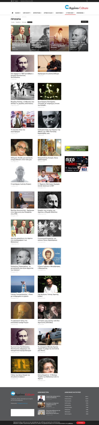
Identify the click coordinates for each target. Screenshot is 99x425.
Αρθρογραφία (37, 13)
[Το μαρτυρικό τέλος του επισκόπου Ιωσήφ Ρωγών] (22, 310)
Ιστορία (12, 22)
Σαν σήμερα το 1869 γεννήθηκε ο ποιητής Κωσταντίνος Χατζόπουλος (22, 75)
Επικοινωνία (80, 13)
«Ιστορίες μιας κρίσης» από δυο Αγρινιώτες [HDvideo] (49, 321)
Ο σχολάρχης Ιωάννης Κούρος (21, 184)
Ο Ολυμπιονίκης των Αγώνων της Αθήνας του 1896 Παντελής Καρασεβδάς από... (49, 131)
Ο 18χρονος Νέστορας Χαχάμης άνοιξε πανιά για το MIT (49, 185)
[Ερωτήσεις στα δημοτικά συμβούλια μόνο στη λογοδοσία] (41, 405)
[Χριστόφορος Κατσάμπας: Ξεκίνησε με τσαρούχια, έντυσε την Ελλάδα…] (49, 91)
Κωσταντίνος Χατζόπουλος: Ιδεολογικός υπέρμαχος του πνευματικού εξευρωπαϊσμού (21, 348)
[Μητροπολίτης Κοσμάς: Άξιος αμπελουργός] (49, 147)
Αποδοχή (80, 422)
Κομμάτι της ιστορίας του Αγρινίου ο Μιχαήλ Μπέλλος (47, 211)
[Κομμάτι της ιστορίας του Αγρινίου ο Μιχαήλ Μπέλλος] (49, 199)
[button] (87, 1)
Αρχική (12, 16)
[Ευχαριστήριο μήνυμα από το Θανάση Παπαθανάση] (41, 398)
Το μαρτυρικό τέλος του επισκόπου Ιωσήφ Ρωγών (19, 321)
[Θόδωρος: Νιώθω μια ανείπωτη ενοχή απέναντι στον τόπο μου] (22, 147)
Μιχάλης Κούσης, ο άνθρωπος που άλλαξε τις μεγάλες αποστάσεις (22, 102)
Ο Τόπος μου (69, 13)
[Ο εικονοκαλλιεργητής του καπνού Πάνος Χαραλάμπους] (49, 228)
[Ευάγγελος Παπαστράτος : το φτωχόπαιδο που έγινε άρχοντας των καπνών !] (22, 256)
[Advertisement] (77, 63)
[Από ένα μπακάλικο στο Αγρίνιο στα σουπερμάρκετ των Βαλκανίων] (22, 228)
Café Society (26, 13)
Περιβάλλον (18, 22)
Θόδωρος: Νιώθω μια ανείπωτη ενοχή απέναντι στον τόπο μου (21, 158)
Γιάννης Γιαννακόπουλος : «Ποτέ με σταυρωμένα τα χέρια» (22, 295)
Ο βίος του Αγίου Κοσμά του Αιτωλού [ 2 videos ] (20, 376)
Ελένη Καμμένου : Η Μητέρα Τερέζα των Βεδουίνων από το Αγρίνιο (48, 376)
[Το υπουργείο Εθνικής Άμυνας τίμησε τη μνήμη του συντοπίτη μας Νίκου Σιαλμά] (49, 336)
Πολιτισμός (24, 22)
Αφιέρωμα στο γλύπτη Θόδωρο (48, 74)
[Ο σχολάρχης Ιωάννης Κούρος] (22, 173)
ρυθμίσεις (70, 423)
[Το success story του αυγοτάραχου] (22, 119)
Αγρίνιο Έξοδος (48, 13)
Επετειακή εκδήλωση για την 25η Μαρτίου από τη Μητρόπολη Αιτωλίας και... (53, 412)
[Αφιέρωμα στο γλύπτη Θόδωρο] (49, 63)
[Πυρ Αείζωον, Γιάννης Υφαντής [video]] (49, 284)
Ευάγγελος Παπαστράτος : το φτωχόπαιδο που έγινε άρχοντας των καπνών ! (22, 268)
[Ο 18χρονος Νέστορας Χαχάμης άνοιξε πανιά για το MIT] (49, 173)
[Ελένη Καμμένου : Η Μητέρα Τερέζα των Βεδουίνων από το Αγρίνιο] (49, 364)
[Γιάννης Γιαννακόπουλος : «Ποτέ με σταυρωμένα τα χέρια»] (22, 284)
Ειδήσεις (17, 13)
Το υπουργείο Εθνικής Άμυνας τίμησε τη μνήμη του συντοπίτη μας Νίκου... (48, 348)
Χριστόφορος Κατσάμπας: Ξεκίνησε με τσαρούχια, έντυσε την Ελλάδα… (49, 103)
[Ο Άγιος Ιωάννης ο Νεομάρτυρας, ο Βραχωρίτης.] (49, 256)
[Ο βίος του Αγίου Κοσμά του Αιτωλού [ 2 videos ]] (22, 364)
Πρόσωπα (30, 22)
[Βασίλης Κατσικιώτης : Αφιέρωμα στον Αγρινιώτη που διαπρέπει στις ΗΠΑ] (22, 199)
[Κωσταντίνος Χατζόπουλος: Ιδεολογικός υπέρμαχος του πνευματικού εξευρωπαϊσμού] (22, 336)
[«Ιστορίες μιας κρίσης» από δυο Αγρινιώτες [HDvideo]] (49, 310)
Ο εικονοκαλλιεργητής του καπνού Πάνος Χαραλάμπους (47, 239)
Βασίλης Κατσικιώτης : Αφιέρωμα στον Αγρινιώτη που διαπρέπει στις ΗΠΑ (22, 212)
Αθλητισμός (59, 13)
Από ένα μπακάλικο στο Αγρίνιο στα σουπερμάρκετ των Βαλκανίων (22, 240)
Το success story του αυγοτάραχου (18, 130)
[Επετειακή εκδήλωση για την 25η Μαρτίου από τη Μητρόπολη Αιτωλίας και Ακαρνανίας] (41, 412)
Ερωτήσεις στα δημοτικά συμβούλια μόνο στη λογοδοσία (52, 405)
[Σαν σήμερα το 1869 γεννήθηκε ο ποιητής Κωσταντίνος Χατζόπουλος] (22, 63)
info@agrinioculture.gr (22, 403)
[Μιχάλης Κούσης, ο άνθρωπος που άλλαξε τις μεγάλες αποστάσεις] (22, 91)
